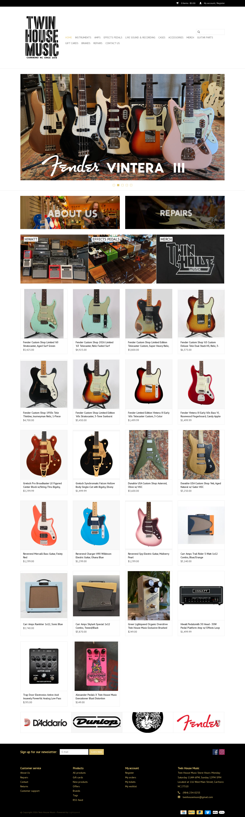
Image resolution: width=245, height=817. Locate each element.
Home (68, 37)
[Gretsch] (198, 722)
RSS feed (78, 800)
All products (79, 772)
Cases (161, 37)
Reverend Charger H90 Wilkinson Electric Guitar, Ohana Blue (93, 555)
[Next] (217, 128)
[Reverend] (122, 127)
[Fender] (147, 722)
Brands (85, 43)
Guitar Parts (205, 37)
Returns (24, 786)
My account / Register (214, 3)
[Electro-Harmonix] (96, 722)
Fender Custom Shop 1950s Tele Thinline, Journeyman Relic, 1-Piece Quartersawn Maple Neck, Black (42, 414)
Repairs (97, 43)
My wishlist (131, 786)
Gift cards (71, 43)
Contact (24, 781)
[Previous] (27, 128)
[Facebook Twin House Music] (215, 752)
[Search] (198, 32)
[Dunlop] (45, 722)
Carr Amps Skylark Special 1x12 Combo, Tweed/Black (93, 626)
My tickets (130, 781)
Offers (76, 786)
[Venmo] (207, 812)
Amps (97, 37)
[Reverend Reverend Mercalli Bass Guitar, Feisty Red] (43, 525)
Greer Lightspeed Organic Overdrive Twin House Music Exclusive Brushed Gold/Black (148, 626)
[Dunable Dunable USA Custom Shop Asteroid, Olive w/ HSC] (148, 454)
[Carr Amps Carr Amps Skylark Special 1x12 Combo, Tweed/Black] (96, 595)
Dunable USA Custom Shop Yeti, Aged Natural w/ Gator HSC (201, 485)
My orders (130, 777)
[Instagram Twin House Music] (222, 752)
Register (129, 772)
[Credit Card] (183, 812)
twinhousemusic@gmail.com (198, 797)
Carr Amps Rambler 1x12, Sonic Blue (43, 624)
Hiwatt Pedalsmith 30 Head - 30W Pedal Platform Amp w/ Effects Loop (200, 626)
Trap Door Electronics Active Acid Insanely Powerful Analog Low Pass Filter (42, 696)
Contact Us (112, 43)
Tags (75, 795)
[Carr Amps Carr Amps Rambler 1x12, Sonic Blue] (43, 595)
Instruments (83, 37)
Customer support (29, 790)
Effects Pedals (113, 37)
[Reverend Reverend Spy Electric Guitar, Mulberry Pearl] (148, 525)
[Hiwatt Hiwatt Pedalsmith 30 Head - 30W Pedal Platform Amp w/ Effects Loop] (201, 595)
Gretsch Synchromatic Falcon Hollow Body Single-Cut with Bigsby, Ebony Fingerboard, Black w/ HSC (95, 485)
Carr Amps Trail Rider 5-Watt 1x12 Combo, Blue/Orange (199, 555)
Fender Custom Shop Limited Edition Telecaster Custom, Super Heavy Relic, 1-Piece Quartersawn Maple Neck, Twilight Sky (148, 344)
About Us (25, 772)
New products (80, 781)
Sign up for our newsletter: (38, 752)
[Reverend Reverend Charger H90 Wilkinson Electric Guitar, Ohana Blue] (96, 525)
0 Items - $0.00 (188, 3)
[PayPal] (191, 812)
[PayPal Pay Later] (199, 812)
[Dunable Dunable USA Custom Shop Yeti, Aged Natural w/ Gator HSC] (201, 454)
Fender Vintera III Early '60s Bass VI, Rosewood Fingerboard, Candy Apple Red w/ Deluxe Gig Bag (201, 414)
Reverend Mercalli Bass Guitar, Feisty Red (42, 555)
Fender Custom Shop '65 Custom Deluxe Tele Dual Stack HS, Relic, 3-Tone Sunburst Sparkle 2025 (200, 344)
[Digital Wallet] (218, 812)
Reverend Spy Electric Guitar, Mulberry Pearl (148, 555)
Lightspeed (74, 812)
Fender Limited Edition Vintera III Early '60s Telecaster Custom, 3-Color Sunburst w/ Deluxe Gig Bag (148, 414)
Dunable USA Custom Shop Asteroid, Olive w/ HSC (147, 485)
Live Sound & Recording (140, 37)
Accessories (175, 37)
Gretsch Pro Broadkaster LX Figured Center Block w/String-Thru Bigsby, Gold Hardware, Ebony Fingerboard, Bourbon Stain (42, 485)
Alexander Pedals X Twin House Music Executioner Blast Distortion (96, 696)
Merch (190, 37)
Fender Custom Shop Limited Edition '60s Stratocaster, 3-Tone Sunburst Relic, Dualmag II (95, 414)
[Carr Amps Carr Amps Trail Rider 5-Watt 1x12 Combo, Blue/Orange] (201, 525)
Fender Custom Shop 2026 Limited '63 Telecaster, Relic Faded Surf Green (94, 344)
